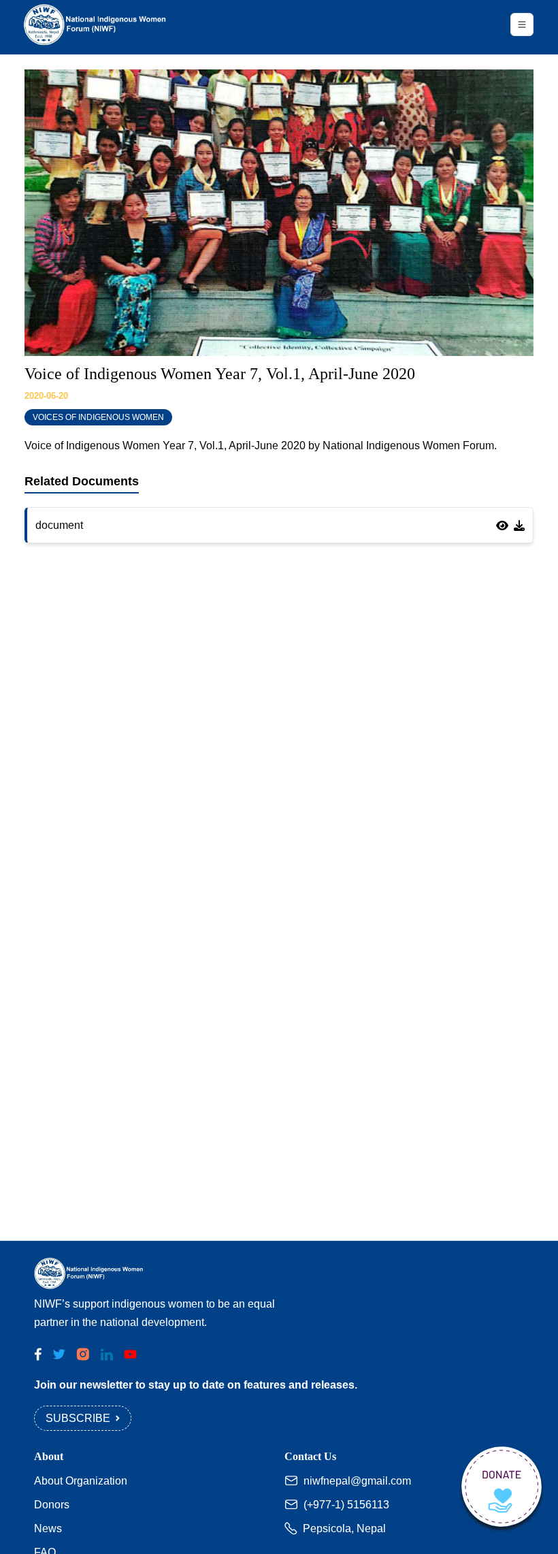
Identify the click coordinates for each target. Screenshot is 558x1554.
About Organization (80, 1481)
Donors (51, 1504)
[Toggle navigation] (522, 24)
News (48, 1528)
